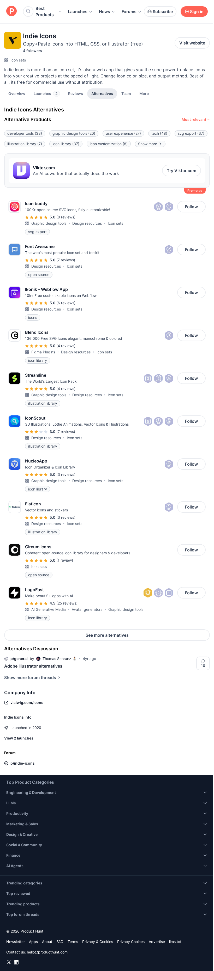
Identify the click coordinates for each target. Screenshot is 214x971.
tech (159, 133)
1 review (65, 560)
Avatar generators (87, 609)
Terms (73, 941)
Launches (77, 11)
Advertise (157, 941)
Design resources (87, 223)
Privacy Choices (131, 941)
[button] (144, 93)
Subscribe (163, 11)
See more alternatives (107, 635)
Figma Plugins (43, 352)
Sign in (197, 11)
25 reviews (67, 603)
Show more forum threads (30, 677)
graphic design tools (73, 133)
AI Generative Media (48, 609)
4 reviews (66, 345)
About (47, 941)
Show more (147, 144)
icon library (65, 144)
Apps (33, 941)
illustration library (24, 144)
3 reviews (66, 474)
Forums (129, 11)
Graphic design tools (48, 223)
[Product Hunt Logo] (11, 11)
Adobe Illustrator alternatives (33, 666)
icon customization (109, 144)
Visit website (192, 43)
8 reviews (66, 217)
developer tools (24, 133)
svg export (191, 133)
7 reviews (66, 260)
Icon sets (18, 60)
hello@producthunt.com (47, 952)
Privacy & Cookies (97, 941)
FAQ (59, 941)
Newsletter (15, 941)
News (104, 11)
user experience (123, 133)
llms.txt (175, 941)
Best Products (44, 11)
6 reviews (66, 303)
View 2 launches (18, 738)
